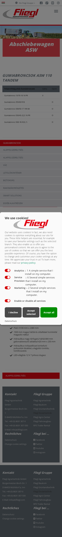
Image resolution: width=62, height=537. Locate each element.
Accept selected (31, 312)
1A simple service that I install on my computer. (39, 272)
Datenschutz (11, 321)
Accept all (49, 312)
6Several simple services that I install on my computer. (40, 281)
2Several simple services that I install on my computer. (40, 291)
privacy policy (28, 262)
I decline (13, 312)
